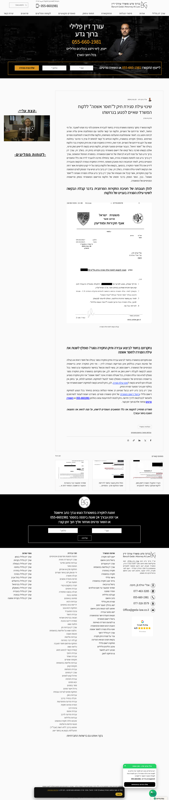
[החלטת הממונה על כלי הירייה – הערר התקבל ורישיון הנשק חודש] (146, 469)
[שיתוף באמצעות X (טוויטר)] (145, 440)
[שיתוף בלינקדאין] (139, 440)
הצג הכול (58, 456)
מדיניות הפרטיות (52, 790)
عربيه (41, 1)
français (57, 1)
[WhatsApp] (153, 793)
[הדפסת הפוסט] (128, 440)
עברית (37, 1)
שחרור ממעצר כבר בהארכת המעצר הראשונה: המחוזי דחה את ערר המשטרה (73, 484)
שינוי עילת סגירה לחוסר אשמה (102, 629)
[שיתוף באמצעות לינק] (134, 440)
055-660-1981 (131, 67)
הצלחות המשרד (144, 427)
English (46, 1)
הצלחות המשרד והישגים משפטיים (141, 432)
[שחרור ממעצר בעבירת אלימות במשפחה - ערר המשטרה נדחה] (72, 469)
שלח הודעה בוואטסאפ (140, 784)
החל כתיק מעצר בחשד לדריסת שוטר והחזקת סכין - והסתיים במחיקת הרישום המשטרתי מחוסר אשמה (110, 484)
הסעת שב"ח (71, 582)
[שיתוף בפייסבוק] (151, 440)
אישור (119, 794)
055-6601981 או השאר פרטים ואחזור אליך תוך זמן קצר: (80, 519)
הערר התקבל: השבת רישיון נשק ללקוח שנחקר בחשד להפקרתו (148, 484)
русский (51, 1)
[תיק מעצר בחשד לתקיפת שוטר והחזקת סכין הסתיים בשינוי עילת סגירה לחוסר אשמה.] (109, 469)
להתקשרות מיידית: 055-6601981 (143, 779)
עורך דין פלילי (133, 561)
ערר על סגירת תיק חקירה (104, 636)
